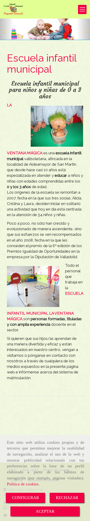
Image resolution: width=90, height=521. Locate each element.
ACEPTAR (45, 511)
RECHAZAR (67, 497)
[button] (7, 29)
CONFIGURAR (25, 497)
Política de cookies (23, 484)
